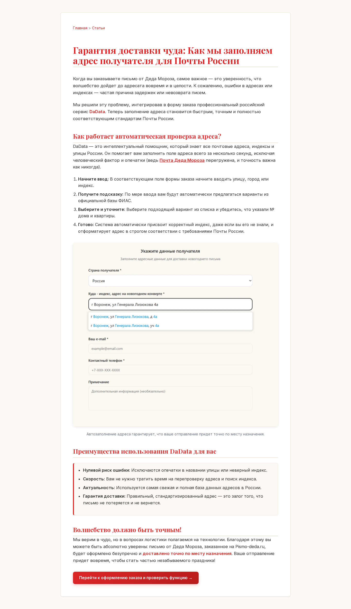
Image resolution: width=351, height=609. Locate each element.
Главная (80, 28)
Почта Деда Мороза (182, 160)
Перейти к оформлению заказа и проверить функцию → (135, 577)
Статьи (98, 28)
